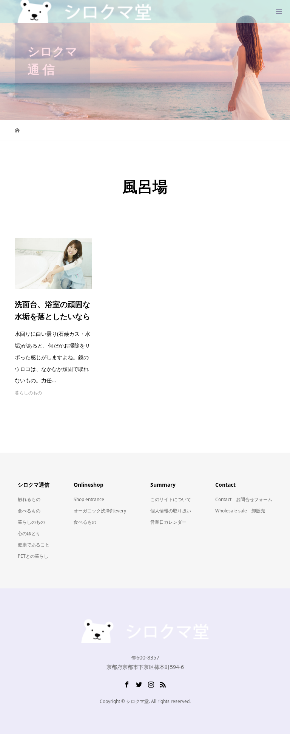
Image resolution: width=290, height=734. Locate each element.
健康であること (33, 545)
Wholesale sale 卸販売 (240, 510)
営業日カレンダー (168, 522)
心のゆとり (29, 533)
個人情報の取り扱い (170, 510)
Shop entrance (89, 499)
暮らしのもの (28, 393)
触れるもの (29, 499)
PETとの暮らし (33, 556)
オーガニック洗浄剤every (100, 510)
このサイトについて (170, 499)
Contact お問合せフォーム (243, 499)
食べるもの (29, 510)
